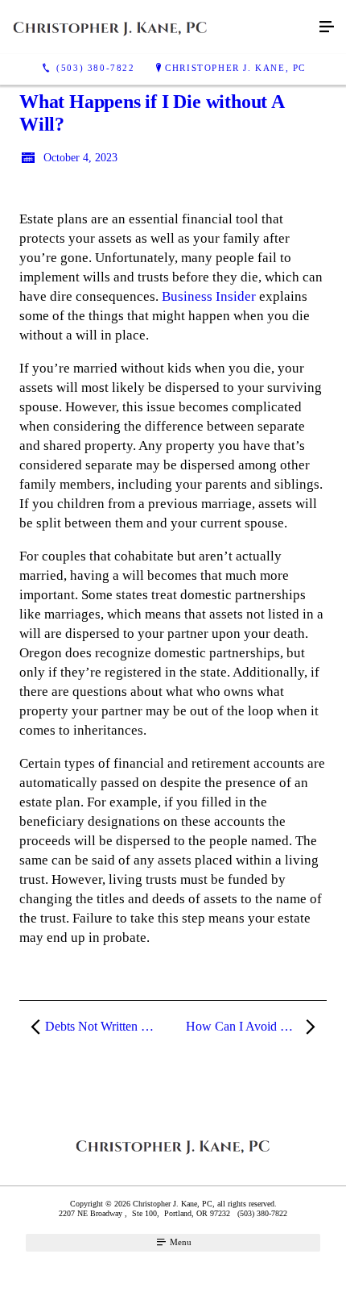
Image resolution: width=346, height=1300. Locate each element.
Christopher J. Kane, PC (235, 68)
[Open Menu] (326, 27)
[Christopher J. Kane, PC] (156, 27)
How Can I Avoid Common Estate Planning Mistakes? (256, 1026)
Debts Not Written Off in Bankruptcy (108, 1026)
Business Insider (209, 296)
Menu (179, 1242)
